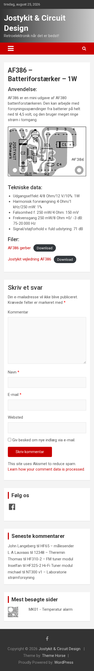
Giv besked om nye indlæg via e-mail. (43, 440)
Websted (15, 417)
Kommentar (18, 312)
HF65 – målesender (57, 546)
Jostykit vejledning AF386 (29, 259)
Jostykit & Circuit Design (59, 648)
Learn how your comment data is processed (46, 469)
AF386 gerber (19, 248)
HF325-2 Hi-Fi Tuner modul (50, 565)
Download (44, 248)
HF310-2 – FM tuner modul (50, 559)
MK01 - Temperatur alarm (51, 609)
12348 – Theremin (49, 552)
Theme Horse (54, 655)
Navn (13, 372)
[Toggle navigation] (10, 49)
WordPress (63, 662)
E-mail (14, 394)
